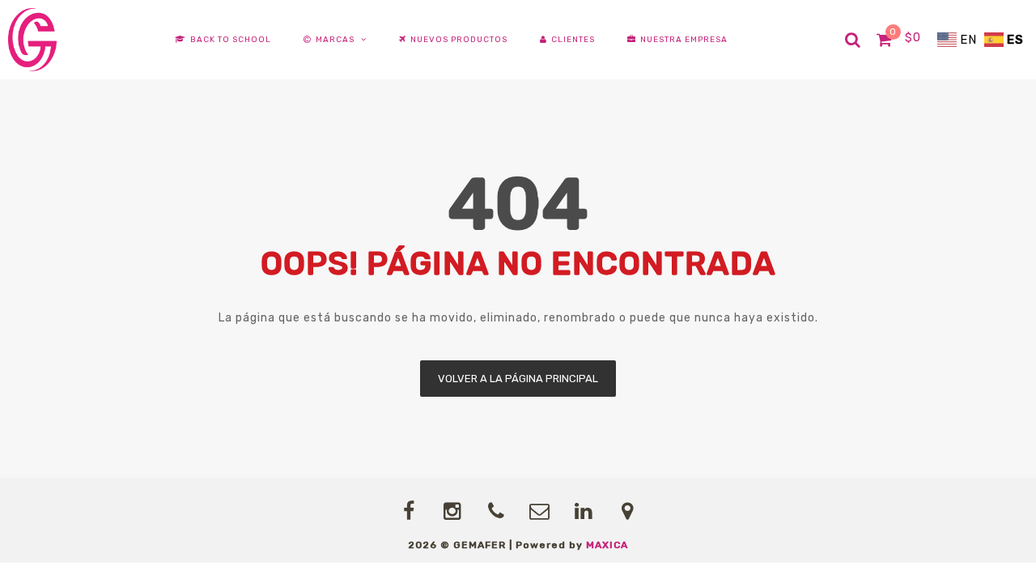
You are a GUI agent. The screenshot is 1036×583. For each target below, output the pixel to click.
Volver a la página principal (518, 378)
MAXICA (607, 545)
